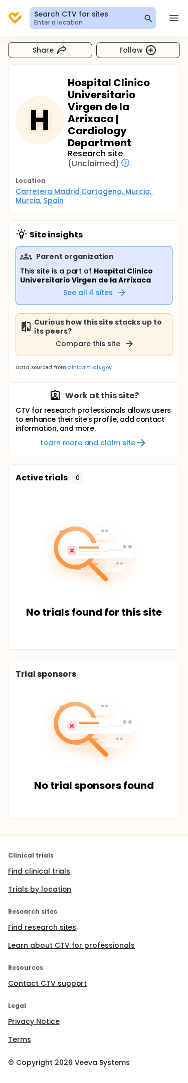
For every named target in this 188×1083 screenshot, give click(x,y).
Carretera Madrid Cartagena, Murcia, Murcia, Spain (84, 195)
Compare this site (88, 344)
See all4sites (88, 293)
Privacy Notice (34, 1021)
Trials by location (39, 889)
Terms (19, 1039)
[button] (78, 478)
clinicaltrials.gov (89, 367)
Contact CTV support (47, 983)
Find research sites (42, 927)
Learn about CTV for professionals (71, 945)
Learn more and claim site (88, 443)
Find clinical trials (39, 871)
